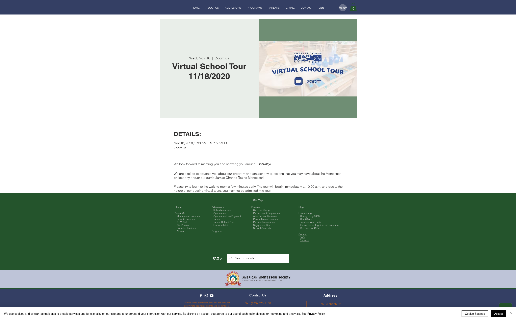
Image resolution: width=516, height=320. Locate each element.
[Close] (511, 313)
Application (219, 212)
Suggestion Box (261, 225)
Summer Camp (261, 209)
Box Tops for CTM (309, 228)
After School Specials (265, 215)
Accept (498, 314)
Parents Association (264, 222)
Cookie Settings (475, 314)
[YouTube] (211, 295)
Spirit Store (306, 219)
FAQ (302, 237)
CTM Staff (182, 222)
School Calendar (262, 228)
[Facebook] (201, 295)
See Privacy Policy (313, 314)
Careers (304, 240)
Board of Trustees (186, 228)
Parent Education (186, 219)
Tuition (217, 219)
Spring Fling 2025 (310, 215)
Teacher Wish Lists (310, 222)
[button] (353, 7)
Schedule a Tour (222, 209)
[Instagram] (206, 295)
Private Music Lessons (265, 219)
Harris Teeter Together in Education (319, 225)
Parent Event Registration (267, 212)
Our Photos (183, 225)
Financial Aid (220, 225)
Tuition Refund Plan (223, 222)
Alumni (180, 231)
